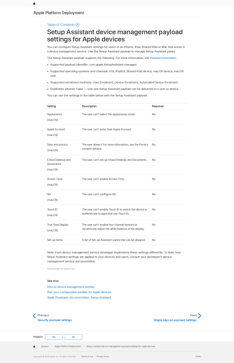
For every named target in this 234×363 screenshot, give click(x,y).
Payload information (163, 58)
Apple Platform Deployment (59, 12)
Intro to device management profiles (71, 287)
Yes (54, 337)
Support (45, 346)
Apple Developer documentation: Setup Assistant (79, 297)
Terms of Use (87, 356)
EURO (198, 356)
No (73, 337)
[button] (63, 24)
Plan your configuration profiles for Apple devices (79, 292)
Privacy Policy (103, 356)
